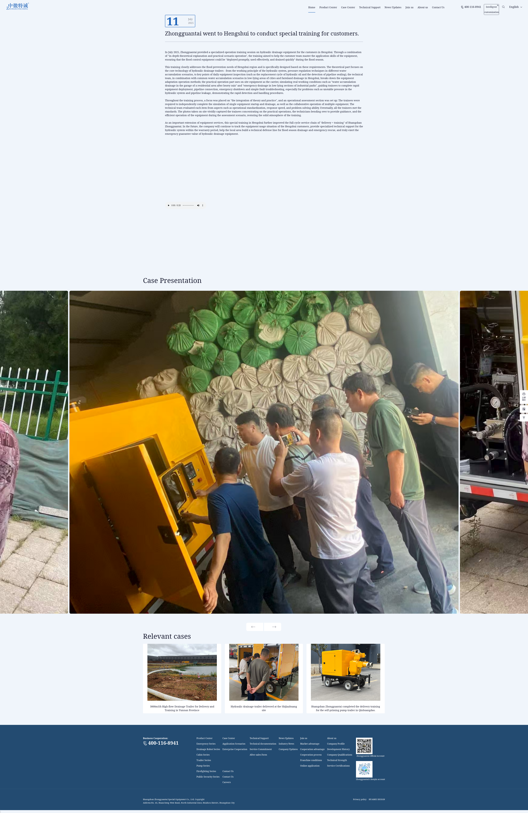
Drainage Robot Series (208, 749)
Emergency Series (205, 743)
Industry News (286, 743)
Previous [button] (254, 627)
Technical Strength (337, 760)
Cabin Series (203, 754)
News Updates (393, 7)
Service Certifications (338, 765)
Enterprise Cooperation (234, 749)
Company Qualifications (339, 754)
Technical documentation (263, 743)
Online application (310, 765)
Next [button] (272, 627)
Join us (409, 7)
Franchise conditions (311, 760)
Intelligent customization (491, 9)
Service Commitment (261, 749)
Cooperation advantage (312, 749)
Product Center (328, 7)
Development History (338, 749)
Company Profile (336, 743)
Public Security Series (207, 776)
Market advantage (309, 743)
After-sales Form (258, 754)
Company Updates (288, 749)
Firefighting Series (206, 771)
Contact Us (438, 7)
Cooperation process (311, 754)
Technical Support (369, 7)
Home (311, 7)
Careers (226, 782)
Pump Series (203, 765)
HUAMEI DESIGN (377, 799)
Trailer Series (203, 760)
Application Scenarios (233, 743)
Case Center (348, 7)
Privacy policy (359, 799)
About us (423, 7)
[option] (264, 452)
